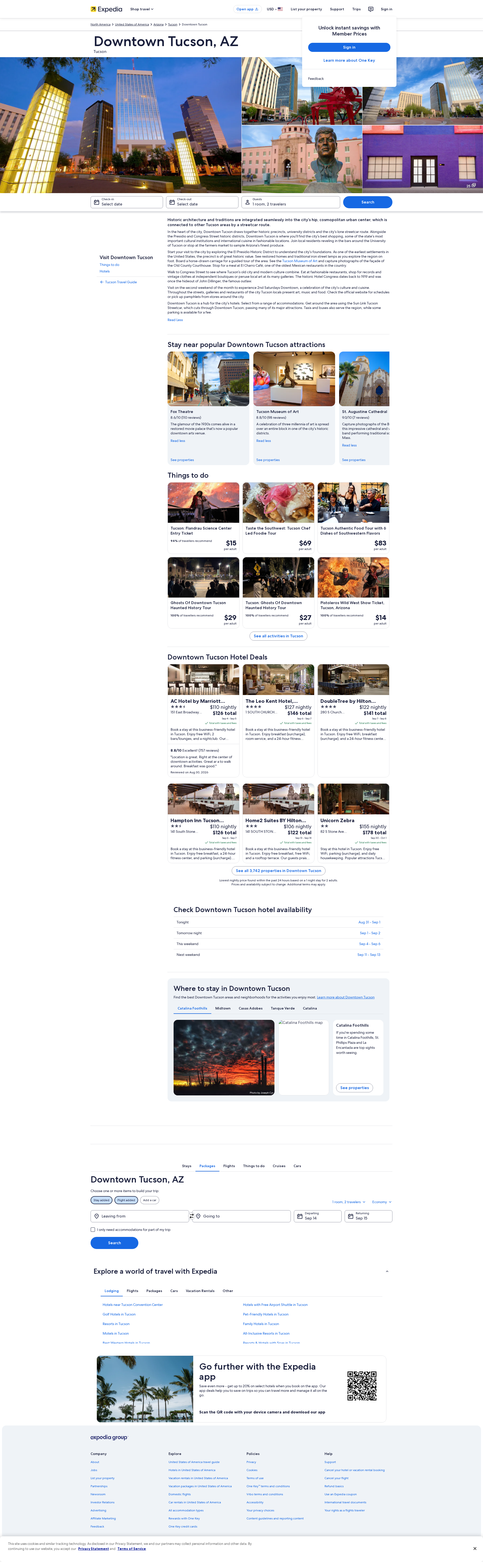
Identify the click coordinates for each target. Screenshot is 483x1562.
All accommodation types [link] (186, 1510)
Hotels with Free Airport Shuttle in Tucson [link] (275, 1304)
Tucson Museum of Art (299, 261)
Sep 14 (310, 1218)
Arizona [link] (158, 24)
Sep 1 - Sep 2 (370, 933)
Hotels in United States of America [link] (192, 1470)
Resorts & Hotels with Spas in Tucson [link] (271, 1343)
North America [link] (100, 24)
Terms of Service (131, 1549)
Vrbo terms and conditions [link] (265, 1494)
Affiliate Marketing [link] (103, 1518)
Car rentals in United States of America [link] (195, 1502)
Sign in (386, 9)
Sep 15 (361, 1218)
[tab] (192, 1008)
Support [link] (330, 1462)
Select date (112, 204)
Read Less (175, 320)
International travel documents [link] (345, 1502)
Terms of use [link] (255, 1478)
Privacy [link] (251, 1462)
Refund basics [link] (334, 1486)
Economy (379, 1202)
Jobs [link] (94, 1470)
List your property (306, 9)
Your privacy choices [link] (260, 1510)
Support (337, 9)
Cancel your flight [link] (336, 1478)
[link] (349, 78)
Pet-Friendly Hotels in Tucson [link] (266, 1314)
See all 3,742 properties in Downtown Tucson (278, 870)
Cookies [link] (252, 1470)
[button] (241, 1271)
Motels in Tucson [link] (116, 1333)
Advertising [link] (98, 1510)
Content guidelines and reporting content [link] (275, 1518)
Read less (178, 440)
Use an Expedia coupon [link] (341, 1494)
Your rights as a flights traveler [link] (345, 1510)
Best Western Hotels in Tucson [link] (126, 1343)
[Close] (474, 1548)
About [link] (95, 1462)
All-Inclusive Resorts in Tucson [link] (266, 1333)
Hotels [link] (105, 271)
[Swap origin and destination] (191, 1216)
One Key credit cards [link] (183, 1526)
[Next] (389, 408)
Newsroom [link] (98, 1494)
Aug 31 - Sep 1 (369, 922)
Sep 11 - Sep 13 (368, 954)
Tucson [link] (172, 24)
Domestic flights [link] (180, 1494)
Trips (356, 9)
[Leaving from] (140, 1216)
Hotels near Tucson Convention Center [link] (133, 1304)
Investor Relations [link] (102, 1502)
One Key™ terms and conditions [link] (268, 1486)
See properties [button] (354, 1087)
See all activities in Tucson (278, 636)
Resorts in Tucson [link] (116, 1324)
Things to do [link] (109, 264)
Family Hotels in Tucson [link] (261, 1324)
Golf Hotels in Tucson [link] (119, 1314)
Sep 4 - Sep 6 (369, 944)
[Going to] (241, 1216)
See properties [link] (182, 460)
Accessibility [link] (255, 1502)
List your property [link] (102, 1478)
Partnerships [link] (99, 1486)
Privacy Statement (93, 1549)
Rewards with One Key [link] (184, 1518)
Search (367, 202)
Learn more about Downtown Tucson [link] (346, 997)
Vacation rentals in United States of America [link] (198, 1478)
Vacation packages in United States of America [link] (200, 1486)
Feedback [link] (97, 1526)
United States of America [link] (132, 24)
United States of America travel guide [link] (194, 1462)
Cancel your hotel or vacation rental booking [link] (355, 1470)
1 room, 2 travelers (269, 204)
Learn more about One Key (349, 60)
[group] (358, 1041)
